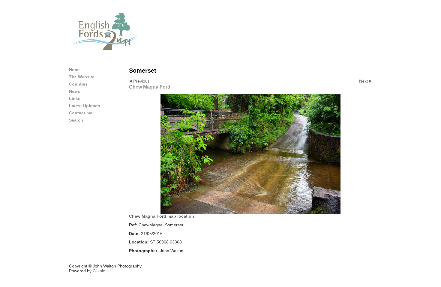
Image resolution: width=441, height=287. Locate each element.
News (74, 91)
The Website (81, 76)
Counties (78, 84)
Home (75, 69)
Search (76, 120)
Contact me (80, 112)
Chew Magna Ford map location (161, 216)
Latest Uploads (84, 105)
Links (74, 98)
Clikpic (99, 270)
